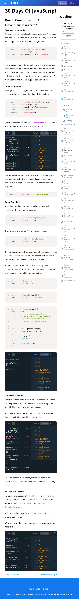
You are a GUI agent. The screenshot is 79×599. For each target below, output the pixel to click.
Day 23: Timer (68, 222)
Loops (68, 105)
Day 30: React (68, 281)
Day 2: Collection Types (67, 60)
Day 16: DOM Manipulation (68, 176)
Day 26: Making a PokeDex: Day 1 (68, 248)
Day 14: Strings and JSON (68, 161)
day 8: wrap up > (49, 574)
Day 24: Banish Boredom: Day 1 (67, 228)
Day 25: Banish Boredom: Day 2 (67, 238)
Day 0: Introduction (68, 48)
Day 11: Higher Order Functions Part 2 (68, 141)
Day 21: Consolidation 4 (68, 208)
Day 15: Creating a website (67, 169)
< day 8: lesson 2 (12, 574)
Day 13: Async (68, 156)
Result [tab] (36, 133)
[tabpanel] (17, 153)
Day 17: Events (66, 182)
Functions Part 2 (69, 116)
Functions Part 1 (69, 110)
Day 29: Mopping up (68, 276)
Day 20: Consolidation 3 (68, 200)
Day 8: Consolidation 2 (68, 99)
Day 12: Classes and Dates (68, 150)
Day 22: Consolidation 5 (68, 216)
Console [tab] (44, 133)
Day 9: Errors (68, 124)
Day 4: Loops (68, 70)
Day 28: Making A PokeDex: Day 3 (68, 268)
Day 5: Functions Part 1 (67, 76)
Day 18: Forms (66, 188)
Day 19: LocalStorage (68, 193)
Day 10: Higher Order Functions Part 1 (68, 131)
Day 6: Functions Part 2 (67, 83)
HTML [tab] (9, 133)
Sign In (68, 36)
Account (66, 43)
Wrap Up (69, 121)
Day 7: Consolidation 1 (68, 91)
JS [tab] (14, 133)
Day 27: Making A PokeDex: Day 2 (68, 258)
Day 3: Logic (68, 66)
